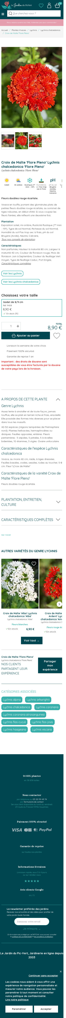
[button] (41, 5)
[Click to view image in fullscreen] (31, 87)
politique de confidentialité (22, 936)
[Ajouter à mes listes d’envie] (56, 335)
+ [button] (17, 326)
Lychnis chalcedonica (50, 30)
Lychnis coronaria (47, 707)
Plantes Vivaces (19, 30)
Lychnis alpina (12, 699)
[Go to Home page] (16, 5)
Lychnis (33, 30)
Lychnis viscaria (42, 729)
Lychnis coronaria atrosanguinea (24, 714)
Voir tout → (31, 640)
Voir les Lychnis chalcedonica (20, 281)
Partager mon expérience (50, 665)
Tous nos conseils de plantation (18, 239)
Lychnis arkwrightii (38, 699)
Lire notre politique (17, 999)
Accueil (4, 30)
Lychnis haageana (14, 729)
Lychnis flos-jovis (42, 722)
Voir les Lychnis (12, 273)
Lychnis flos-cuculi (14, 722)
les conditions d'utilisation (43, 936)
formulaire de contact (33, 801)
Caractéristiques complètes (16, 263)
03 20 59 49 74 (40, 799)
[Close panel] (60, 971)
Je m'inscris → (32, 928)
